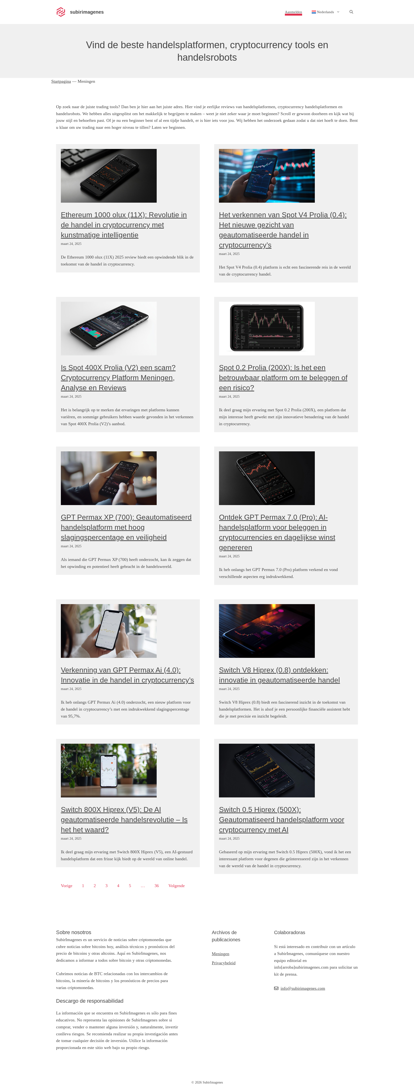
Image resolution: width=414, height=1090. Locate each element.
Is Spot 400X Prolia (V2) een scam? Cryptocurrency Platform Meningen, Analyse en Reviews (118, 378)
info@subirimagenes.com (303, 988)
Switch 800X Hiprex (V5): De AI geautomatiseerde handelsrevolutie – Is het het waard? (124, 820)
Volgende (176, 885)
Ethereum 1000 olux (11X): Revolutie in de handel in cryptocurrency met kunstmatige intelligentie (124, 225)
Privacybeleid (224, 962)
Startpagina (61, 81)
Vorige (66, 885)
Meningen (220, 953)
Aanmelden (293, 12)
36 (157, 885)
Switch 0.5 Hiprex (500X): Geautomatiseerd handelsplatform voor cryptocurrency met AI (281, 820)
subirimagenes (87, 12)
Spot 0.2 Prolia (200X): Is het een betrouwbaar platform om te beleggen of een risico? (283, 378)
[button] (351, 12)
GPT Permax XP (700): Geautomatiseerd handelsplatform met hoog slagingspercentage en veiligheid (126, 527)
